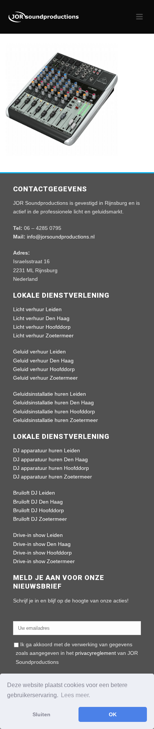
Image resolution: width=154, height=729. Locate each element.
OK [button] (113, 714)
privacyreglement (95, 653)
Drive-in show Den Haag (42, 544)
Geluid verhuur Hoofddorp (44, 369)
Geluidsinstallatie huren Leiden (49, 394)
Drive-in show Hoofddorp (42, 553)
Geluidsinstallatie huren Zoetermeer (55, 420)
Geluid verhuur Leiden (39, 352)
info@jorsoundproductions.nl (61, 237)
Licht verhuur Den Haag (41, 318)
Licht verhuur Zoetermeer (43, 335)
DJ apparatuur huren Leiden (46, 450)
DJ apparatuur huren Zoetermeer (52, 477)
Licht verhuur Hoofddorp (42, 327)
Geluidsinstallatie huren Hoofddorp (54, 411)
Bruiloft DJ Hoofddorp (38, 510)
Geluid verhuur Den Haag (43, 361)
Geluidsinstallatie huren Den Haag (53, 402)
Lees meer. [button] (75, 695)
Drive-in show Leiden (38, 535)
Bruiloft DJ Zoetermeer (40, 519)
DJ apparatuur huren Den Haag (50, 459)
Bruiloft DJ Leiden (34, 493)
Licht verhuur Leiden (37, 309)
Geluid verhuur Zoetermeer (45, 378)
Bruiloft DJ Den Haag (38, 502)
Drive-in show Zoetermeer (44, 561)
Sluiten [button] (41, 714)
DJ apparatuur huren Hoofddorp (51, 468)
